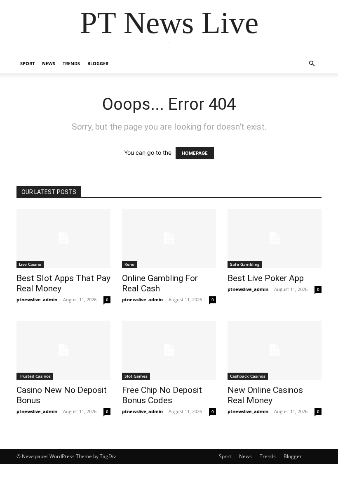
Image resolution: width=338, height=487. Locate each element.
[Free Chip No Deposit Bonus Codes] (169, 350)
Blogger (97, 63)
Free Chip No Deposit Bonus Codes (162, 395)
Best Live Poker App (266, 278)
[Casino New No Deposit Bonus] (63, 350)
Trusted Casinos (35, 376)
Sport (27, 63)
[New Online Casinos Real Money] (275, 350)
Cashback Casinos (247, 376)
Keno (129, 264)
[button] (312, 64)
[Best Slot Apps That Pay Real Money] (63, 238)
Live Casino (30, 264)
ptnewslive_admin (36, 299)
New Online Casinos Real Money (265, 395)
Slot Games (136, 376)
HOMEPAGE (195, 153)
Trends (71, 63)
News (48, 63)
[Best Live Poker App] (275, 238)
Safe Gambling (245, 264)
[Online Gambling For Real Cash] (169, 238)
